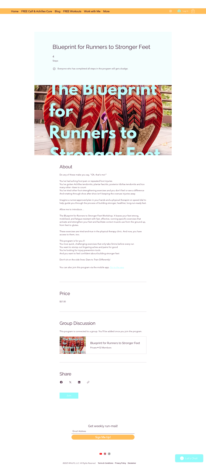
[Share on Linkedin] (79, 382)
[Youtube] (100, 453)
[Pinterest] (105, 453)
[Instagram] (170, 11)
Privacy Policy (120, 463)
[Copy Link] (88, 382)
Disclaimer (132, 463)
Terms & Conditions (106, 463)
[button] (193, 11)
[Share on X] (70, 382)
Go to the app (117, 267)
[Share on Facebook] (61, 382)
